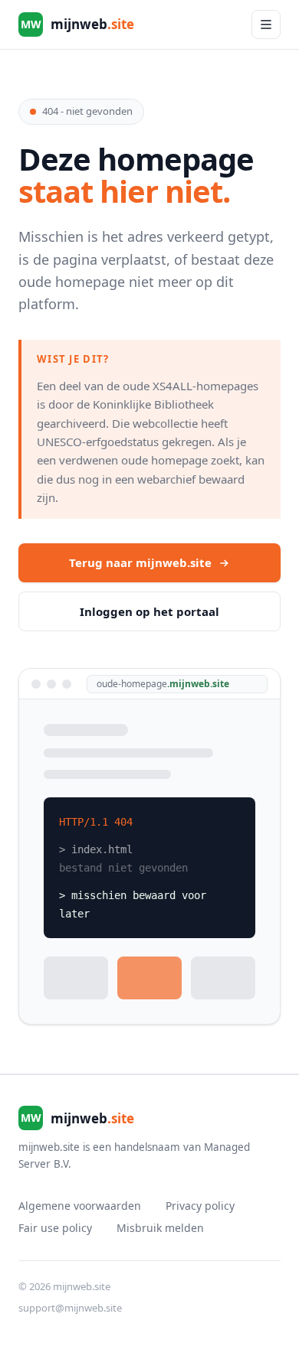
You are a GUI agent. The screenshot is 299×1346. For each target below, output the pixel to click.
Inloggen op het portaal (149, 611)
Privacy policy (200, 1205)
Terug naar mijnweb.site (140, 562)
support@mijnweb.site (70, 1308)
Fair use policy (55, 1228)
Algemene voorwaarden (79, 1205)
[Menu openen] (266, 24)
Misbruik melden (160, 1228)
